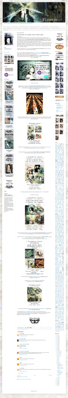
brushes (60, 177)
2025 (57, 336)
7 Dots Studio (58, 104)
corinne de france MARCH (23, 344)
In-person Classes (15, 26)
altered (62, 150)
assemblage (57, 170)
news (61, 273)
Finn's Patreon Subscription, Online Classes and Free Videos (30, 26)
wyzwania (56, 331)
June (58, 358)
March (58, 362)
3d (55, 143)
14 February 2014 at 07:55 (23, 341)
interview (58, 227)
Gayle (60, 211)
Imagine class (62, 223)
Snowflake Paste (57, 300)
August (58, 356)
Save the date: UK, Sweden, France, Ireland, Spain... (60, 372)
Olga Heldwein (61, 276)
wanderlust (62, 323)
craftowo (61, 189)
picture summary (61, 284)
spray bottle (62, 302)
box (55, 177)
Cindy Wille (61, 181)
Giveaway (56, 216)
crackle (56, 188)
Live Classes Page (29, 312)
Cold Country (60, 184)
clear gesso (59, 183)
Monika (56, 271)
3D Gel (58, 143)
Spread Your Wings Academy (60, 303)
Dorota (63, 196)
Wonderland (58, 328)
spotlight (58, 302)
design (61, 195)
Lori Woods (62, 247)
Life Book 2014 (57, 242)
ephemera (59, 202)
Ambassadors (57, 152)
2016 (57, 347)
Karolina (56, 233)
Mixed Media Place (59, 107)
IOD (60, 227)
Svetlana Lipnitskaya (58, 309)
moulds (57, 272)
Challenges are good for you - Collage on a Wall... (60, 368)
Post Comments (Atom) (24, 376)
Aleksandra (60, 149)
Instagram (23, 43)
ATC (61, 170)
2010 (57, 382)
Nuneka (56, 275)
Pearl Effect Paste (61, 283)
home (56, 222)
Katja (61, 237)
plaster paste (58, 285)
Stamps (59, 304)
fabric (60, 203)
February (58, 363)
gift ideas (59, 214)
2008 (57, 385)
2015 (57, 348)
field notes (58, 205)
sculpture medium (59, 298)
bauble (56, 173)
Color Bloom (60, 186)
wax (56, 326)
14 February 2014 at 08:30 (23, 348)
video (59, 322)
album (61, 148)
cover (61, 187)
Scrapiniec (62, 296)
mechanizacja (57, 254)
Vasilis (56, 321)
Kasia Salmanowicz (59, 235)
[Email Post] (25, 327)
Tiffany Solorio (62, 316)
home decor (60, 222)
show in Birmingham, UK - (41, 52)
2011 (57, 381)
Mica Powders (59, 262)
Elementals (60, 199)
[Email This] (27, 327)
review (62, 291)
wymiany (56, 330)
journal (58, 230)
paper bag (57, 281)
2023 (57, 338)
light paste (61, 242)
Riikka (61, 292)
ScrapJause (58, 297)
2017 (57, 346)
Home (4, 26)
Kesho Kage (62, 238)
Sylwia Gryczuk (58, 310)
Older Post (50, 375)
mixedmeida (57, 269)
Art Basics (61, 160)
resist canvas (62, 290)
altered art (60, 151)
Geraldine (20, 333)
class (58, 182)
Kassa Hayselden (59, 236)
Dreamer (58, 197)
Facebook (27, 43)
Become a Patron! (6, 52)
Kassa (63, 235)
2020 (57, 342)
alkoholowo (56, 150)
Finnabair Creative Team (34, 28)
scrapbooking (57, 296)
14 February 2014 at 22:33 (23, 354)
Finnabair (56, 207)
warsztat (57, 324)
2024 (57, 337)
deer (55, 194)
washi (56, 325)
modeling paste (58, 270)
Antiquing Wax (61, 157)
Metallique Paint (58, 259)
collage (62, 185)
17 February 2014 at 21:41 (23, 371)
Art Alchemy (61, 158)
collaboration (56, 185)
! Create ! (58, 375)
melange (56, 255)
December (58, 351)
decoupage (59, 192)
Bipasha (59, 173)
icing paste (56, 223)
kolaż (61, 239)
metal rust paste (60, 256)
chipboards (56, 181)
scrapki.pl (62, 297)
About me (8, 26)
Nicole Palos (57, 274)
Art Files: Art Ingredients (54, 26)
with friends (62, 327)
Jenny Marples (21, 338)
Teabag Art (60, 313)
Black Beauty (59, 370)
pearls (57, 284)
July (57, 357)
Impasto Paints (59, 224)
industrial (56, 225)
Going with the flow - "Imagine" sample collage (60, 365)
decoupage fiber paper (58, 193)
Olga (59, 275)
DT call (60, 198)
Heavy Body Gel (58, 221)
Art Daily (59, 161)
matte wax (57, 252)
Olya (61, 278)
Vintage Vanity (57, 323)
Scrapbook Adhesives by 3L (59, 295)
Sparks (62, 301)
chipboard (59, 180)
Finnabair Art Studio (60, 208)
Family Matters (59, 374)
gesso (62, 212)
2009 (57, 383)
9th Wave (61, 146)
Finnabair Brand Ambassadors (45, 28)
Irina (63, 227)
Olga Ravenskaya (58, 277)
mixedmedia (57, 268)
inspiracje (60, 225)
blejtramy (61, 174)
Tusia (56, 319)
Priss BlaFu (58, 286)
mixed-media (57, 267)
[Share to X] (29, 327)
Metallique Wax (58, 260)
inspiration (57, 226)
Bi (19, 357)
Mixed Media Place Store (30, 237)
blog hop (56, 175)
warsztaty (61, 324)
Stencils (62, 305)
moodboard (61, 271)
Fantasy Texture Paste (60, 204)
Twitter (30, 43)
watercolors (60, 325)
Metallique (57, 258)
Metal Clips (59, 255)
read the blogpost (25, 233)
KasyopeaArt (57, 237)
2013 (57, 378)
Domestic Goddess (57, 196)
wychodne (60, 329)
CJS (55, 182)
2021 (57, 341)
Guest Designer (57, 219)
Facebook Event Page (36, 276)
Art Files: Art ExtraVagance (7, 28)
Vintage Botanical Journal (59, 105)
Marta (61, 250)
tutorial (62, 319)
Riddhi (56, 292)
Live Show (59, 246)
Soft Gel (57, 301)
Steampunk (57, 305)
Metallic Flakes (58, 257)
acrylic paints (57, 147)
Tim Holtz (58, 317)
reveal (58, 291)
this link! (42, 191)
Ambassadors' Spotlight (58, 153)
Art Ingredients (57, 163)
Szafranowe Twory (58, 311)
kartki (61, 233)
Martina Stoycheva (58, 251)
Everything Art (57, 203)
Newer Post (19, 375)
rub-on (60, 293)
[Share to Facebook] (30, 327)
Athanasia (56, 171)
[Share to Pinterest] (31, 327)
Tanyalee (58, 312)
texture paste (61, 314)
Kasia (56, 234)
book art (60, 175)
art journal (59, 164)
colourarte (56, 187)
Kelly (55, 238)
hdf (62, 220)
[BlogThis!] (28, 327)
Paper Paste (62, 281)
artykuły (61, 169)
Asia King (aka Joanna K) (23, 351)
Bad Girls (61, 172)
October (58, 353)
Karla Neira (60, 232)
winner (61, 326)
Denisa (56, 195)
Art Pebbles (57, 165)
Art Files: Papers (25, 28)
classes (62, 182)
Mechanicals (58, 253)
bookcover (61, 176)
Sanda (61, 294)
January (58, 377)
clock (55, 184)
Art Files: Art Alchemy (17, 28)
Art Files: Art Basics (45, 26)
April (57, 361)
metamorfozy (57, 261)
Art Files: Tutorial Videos (56, 28)
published (59, 287)
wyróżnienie (61, 330)
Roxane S (56, 293)
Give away (60, 215)
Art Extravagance (58, 162)
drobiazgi (62, 197)
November (58, 352)
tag (63, 311)
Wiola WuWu (57, 327)
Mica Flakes (62, 261)
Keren (58, 238)
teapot (56, 314)
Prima (57, 110)
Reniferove (56, 290)
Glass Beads (62, 216)
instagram (62, 226)
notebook (61, 274)
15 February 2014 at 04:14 (23, 365)
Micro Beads (61, 263)
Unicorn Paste (61, 320)
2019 (57, 343)
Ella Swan (20, 368)
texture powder (59, 315)
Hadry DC (59, 220)
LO (63, 246)
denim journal (60, 194)
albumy (56, 149)
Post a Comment (20, 373)
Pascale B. (58, 282)
